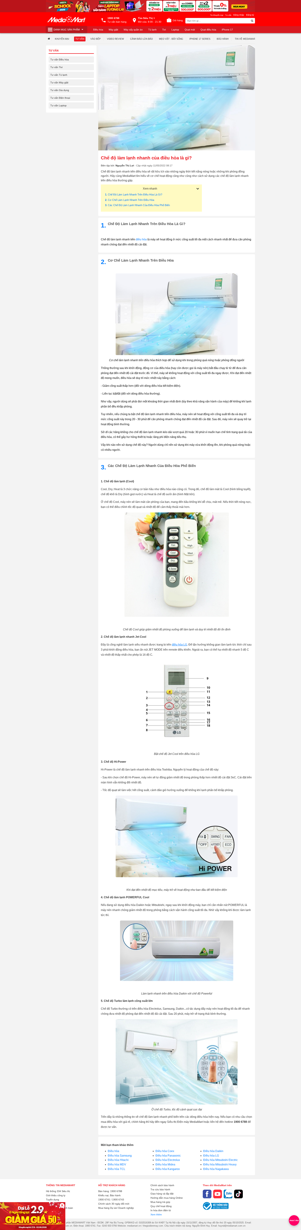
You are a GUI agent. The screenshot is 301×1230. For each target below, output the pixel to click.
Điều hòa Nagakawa (216, 1169)
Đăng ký (250, 15)
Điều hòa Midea (165, 1164)
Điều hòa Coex (165, 1151)
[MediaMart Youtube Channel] (217, 1194)
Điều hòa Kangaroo (168, 1169)
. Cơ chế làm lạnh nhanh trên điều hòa (129, 199)
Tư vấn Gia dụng (59, 90)
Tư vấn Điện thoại (60, 97)
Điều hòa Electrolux (168, 1159)
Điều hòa (113, 1151)
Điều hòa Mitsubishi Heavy (220, 1164)
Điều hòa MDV (117, 1164)
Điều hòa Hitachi (118, 1159)
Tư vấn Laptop (58, 105)
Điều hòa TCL (116, 1169)
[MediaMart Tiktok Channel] (238, 1194)
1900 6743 (118, 1199)
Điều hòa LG (211, 1155)
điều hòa (141, 239)
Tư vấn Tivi (56, 67)
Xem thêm (156, 1214)
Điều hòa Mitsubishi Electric (220, 1159)
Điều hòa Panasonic (168, 1155)
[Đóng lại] (62, 1205)
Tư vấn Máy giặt (59, 82)
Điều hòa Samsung (120, 1155)
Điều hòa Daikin (213, 1151)
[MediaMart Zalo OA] (228, 1194)
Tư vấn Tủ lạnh (58, 74)
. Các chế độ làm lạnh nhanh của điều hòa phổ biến (137, 205)
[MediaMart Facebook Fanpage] (207, 1194)
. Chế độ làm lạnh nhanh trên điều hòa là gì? (133, 194)
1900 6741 (104, 1199)
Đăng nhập (238, 15)
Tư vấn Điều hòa (59, 59)
